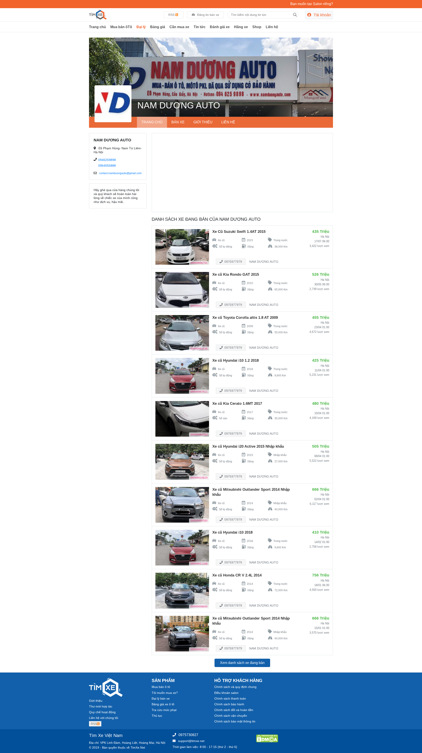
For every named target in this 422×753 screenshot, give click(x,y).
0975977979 (233, 261)
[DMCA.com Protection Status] (267, 738)
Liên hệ (272, 27)
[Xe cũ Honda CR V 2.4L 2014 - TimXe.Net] (182, 590)
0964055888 (107, 165)
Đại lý (141, 27)
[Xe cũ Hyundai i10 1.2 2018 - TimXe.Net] (182, 375)
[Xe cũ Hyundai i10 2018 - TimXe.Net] (182, 547)
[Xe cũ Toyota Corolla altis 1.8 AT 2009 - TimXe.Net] (182, 332)
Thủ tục (157, 715)
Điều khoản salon (226, 693)
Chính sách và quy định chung (235, 687)
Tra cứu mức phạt (164, 710)
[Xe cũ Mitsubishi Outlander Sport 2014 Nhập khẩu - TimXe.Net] (182, 504)
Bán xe (178, 122)
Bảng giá (157, 27)
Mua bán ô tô (161, 687)
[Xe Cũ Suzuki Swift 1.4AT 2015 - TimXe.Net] (182, 246)
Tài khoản (322, 15)
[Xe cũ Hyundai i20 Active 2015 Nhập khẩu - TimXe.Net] (182, 461)
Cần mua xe (179, 27)
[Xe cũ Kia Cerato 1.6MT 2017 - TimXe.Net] (182, 418)
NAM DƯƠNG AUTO (263, 261)
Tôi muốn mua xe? (165, 693)
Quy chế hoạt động (102, 712)
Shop (256, 27)
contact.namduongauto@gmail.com (120, 173)
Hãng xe (241, 27)
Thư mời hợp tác (100, 706)
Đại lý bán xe (161, 698)
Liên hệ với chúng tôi (103, 718)
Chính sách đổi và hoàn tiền (233, 710)
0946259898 (107, 160)
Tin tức (200, 27)
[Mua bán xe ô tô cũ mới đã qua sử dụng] (98, 14)
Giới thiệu (203, 122)
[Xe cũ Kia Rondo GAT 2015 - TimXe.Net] (182, 289)
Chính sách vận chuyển (230, 715)
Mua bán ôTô (121, 27)
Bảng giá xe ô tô (163, 704)
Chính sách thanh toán (230, 698)
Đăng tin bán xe (207, 14)
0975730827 (188, 735)
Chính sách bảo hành (229, 704)
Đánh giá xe (220, 27)
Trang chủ (97, 27)
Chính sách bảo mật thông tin (234, 721)
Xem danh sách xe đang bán (242, 663)
